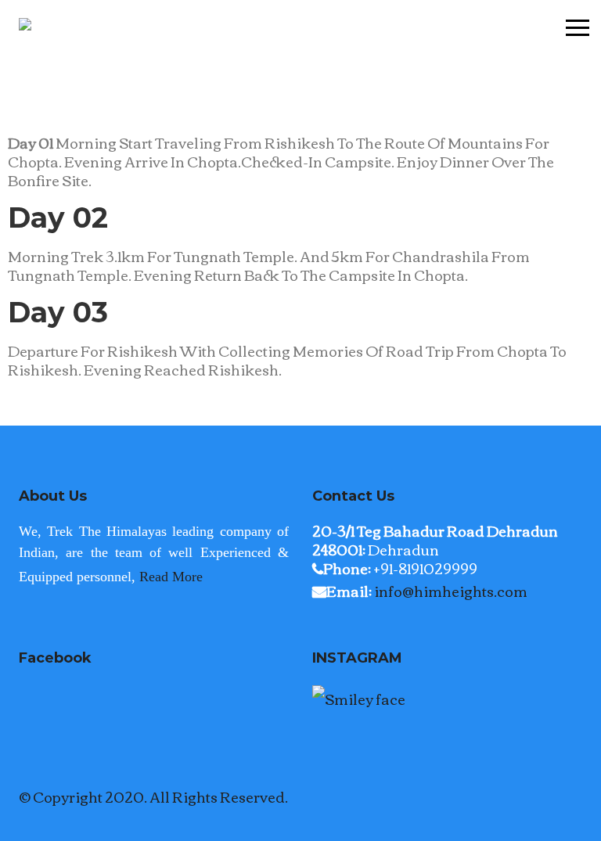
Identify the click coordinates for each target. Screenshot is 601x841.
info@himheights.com (450, 590)
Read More (171, 576)
